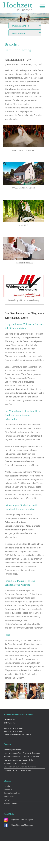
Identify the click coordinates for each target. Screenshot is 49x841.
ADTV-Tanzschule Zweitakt (23, 150)
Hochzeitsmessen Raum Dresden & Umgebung (22, 753)
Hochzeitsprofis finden (12, 749)
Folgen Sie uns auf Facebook (21, 825)
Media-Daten (8, 796)
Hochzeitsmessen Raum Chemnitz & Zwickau (21, 756)
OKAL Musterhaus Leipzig (23, 187)
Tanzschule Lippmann (23, 262)
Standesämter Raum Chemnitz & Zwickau (20, 767)
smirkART (23, 225)
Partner (6, 800)
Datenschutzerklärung (12, 793)
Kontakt (7, 786)
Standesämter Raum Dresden (15, 763)
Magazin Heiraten (10, 803)
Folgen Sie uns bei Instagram (21, 819)
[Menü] (43, 6)
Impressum (8, 789)
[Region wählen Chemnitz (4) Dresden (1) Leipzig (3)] (28, 32)
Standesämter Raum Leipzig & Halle (17, 770)
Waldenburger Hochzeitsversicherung (23, 300)
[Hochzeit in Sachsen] (18, 6)
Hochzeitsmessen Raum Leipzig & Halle (19, 760)
